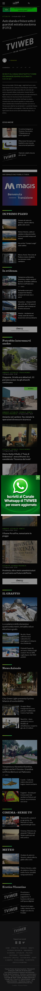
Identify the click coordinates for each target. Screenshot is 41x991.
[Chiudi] (38, 477)
